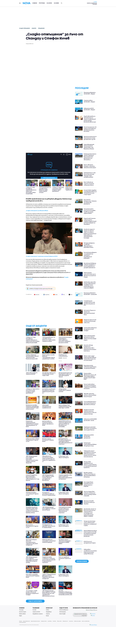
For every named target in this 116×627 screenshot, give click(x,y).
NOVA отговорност (63, 609)
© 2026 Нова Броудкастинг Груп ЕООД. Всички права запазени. (29, 624)
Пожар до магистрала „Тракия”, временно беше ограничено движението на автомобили (90, 156)
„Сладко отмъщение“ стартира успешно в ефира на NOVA (41, 256)
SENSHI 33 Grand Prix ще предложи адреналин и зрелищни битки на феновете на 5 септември (65, 424)
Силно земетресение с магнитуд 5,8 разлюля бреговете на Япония (90, 403)
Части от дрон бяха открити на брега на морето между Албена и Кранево (90, 493)
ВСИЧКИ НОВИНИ (82, 561)
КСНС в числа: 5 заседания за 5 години (90, 542)
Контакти (54, 621)
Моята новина (22, 613)
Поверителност (65, 621)
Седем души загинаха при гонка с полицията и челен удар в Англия (90, 428)
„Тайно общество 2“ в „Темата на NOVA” (31, 373)
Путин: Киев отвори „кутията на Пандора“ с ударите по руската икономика (90, 386)
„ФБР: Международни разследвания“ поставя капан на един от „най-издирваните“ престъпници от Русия (48, 593)
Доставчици (50, 621)
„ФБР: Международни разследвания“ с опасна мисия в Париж (48, 508)
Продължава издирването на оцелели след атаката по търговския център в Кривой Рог (90, 464)
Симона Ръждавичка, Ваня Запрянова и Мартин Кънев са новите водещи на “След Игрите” (32, 477)
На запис (49, 3)
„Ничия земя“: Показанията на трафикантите (46, 406)
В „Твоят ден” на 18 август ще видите (64, 575)
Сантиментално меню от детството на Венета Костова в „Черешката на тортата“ (65, 510)
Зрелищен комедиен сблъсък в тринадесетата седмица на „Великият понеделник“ (32, 542)
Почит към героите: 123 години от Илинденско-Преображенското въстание (90, 129)
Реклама (20, 621)
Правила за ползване (77, 621)
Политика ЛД (71, 621)
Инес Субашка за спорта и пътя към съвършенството (89, 184)
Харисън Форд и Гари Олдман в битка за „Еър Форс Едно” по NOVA (65, 406)
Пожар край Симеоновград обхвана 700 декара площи (90, 444)
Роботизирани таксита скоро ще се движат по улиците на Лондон (90, 274)
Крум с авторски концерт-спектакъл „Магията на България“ (90, 166)
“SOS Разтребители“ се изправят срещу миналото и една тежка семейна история (48, 339)
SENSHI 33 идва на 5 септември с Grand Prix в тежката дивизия (48, 541)
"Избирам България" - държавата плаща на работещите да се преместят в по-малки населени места (90, 453)
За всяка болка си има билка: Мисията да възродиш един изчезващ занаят (90, 175)
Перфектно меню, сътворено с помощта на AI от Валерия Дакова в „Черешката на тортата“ (48, 559)
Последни (21, 609)
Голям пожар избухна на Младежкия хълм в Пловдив (90, 329)
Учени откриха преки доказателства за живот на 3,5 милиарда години (90, 338)
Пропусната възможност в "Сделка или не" (32, 526)
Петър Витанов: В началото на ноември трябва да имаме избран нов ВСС (90, 211)
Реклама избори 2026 (26, 621)
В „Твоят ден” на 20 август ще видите (64, 493)
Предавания (48, 611)
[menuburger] (20, 3)
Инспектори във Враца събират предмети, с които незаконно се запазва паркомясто (90, 265)
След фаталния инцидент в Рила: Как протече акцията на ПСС (89, 303)
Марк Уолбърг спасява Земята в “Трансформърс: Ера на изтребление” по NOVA (48, 356)
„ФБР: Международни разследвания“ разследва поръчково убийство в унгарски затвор (32, 559)
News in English (62, 613)
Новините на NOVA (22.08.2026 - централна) (89, 436)
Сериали (48, 613)
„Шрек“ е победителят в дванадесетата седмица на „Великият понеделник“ (49, 576)
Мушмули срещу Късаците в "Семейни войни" (48, 440)
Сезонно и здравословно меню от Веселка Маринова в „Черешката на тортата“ (65, 477)
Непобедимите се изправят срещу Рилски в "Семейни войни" (48, 526)
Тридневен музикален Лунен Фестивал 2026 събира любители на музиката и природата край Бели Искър (32, 510)
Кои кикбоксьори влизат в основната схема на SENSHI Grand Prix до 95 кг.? (48, 390)
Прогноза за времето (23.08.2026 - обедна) (90, 93)
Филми (47, 615)
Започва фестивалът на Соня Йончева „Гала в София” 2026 (48, 374)
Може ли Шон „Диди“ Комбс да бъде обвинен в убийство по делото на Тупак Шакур (90, 358)
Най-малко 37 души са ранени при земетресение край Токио (89, 312)
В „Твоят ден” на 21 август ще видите (64, 457)
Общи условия (59, 621)
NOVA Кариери (62, 611)
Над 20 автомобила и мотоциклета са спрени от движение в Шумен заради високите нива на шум (90, 119)
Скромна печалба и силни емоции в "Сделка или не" (32, 494)
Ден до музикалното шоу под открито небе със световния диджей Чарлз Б (65, 374)
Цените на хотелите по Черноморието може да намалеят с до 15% (90, 138)
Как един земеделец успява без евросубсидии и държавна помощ (89, 245)
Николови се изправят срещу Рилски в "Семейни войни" (32, 576)
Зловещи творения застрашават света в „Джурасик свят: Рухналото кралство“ (32, 356)
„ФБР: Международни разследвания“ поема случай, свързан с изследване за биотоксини (48, 477)
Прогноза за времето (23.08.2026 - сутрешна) (90, 293)
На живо (56, 3)
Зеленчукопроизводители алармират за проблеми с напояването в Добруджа (90, 255)
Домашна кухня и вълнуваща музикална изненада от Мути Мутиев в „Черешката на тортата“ (65, 441)
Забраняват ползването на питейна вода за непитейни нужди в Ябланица (90, 551)
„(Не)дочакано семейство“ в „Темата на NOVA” (65, 390)
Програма (42, 3)
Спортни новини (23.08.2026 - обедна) (89, 101)
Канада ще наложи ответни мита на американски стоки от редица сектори (90, 411)
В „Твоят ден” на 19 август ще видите (64, 525)
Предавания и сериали (38, 613)
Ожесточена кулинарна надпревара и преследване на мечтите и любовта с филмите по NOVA (65, 340)
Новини (34, 3)
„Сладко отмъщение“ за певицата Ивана (37, 210)
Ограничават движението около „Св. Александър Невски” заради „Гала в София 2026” (90, 376)
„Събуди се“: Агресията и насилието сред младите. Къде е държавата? (32, 390)
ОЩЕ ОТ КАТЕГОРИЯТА (35, 601)
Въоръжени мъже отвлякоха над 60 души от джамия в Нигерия (90, 367)
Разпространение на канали (35, 621)
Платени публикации (22, 622)
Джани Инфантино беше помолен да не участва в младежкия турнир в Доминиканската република (90, 533)
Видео (20, 615)
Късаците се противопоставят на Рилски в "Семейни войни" (49, 494)
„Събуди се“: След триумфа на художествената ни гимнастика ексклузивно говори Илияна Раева (32, 340)
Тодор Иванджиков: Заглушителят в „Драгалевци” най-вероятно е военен (89, 146)
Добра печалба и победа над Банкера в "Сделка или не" (32, 440)
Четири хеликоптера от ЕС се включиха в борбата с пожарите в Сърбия (90, 523)
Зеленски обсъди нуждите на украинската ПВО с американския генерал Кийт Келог (90, 348)
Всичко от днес (22, 611)
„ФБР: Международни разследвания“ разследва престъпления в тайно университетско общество (32, 459)
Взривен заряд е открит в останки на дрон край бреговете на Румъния (90, 474)
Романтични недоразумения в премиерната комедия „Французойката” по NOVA (32, 424)
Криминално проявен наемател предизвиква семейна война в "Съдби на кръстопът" (32, 407)
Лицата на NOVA (36, 611)
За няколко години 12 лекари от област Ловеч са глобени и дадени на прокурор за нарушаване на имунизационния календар (90, 233)
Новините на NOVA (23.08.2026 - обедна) (89, 109)
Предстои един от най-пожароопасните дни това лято (90, 321)
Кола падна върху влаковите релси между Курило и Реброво (88, 484)
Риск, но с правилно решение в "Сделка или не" (65, 558)
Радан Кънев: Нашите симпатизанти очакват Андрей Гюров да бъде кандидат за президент (90, 221)
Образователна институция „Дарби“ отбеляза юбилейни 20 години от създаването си (48, 459)
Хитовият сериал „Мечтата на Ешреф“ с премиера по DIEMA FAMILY (65, 541)
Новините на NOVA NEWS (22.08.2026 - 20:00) (90, 419)
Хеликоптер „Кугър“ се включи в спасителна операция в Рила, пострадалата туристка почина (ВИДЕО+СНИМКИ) (90, 512)
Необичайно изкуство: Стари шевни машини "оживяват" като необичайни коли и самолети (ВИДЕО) (90, 284)
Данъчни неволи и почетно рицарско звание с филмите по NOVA (47, 423)
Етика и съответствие (85, 621)
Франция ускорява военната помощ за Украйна (89, 502)
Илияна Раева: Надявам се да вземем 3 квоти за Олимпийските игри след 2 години (90, 192)
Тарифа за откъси (44, 621)
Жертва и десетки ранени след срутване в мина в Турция (90, 395)
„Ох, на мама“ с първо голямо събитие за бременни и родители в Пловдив (32, 592)
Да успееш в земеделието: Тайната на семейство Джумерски (90, 201)
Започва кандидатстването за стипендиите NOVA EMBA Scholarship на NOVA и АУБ (65, 592)
